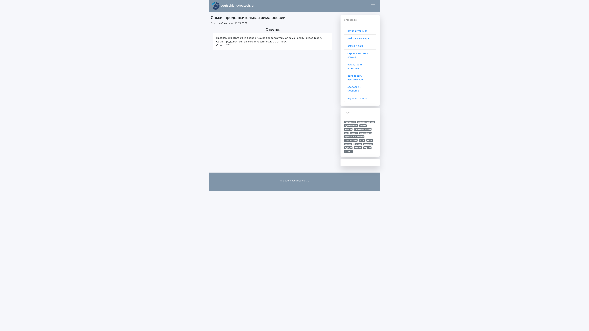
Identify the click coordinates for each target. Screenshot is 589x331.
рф (346, 133)
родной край (366, 133)
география (350, 122)
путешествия (351, 125)
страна (367, 147)
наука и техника (357, 30)
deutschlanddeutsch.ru (236, 5)
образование (351, 140)
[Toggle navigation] (373, 6)
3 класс (357, 144)
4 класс (348, 151)
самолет (368, 144)
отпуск (348, 144)
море (362, 140)
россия (353, 133)
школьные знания (362, 129)
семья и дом (355, 45)
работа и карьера (358, 38)
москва (357, 147)
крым (369, 140)
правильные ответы (354, 136)
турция (348, 147)
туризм (348, 129)
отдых (363, 125)
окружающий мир (366, 122)
